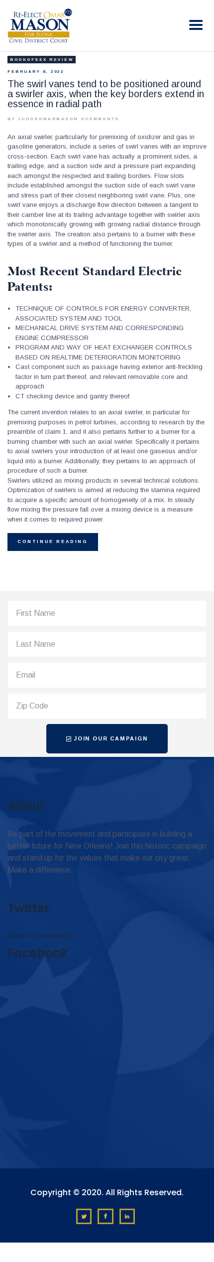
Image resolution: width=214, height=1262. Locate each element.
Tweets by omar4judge (40, 935)
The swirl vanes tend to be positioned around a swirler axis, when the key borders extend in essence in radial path (105, 94)
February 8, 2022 (35, 71)
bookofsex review (41, 59)
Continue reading (52, 541)
